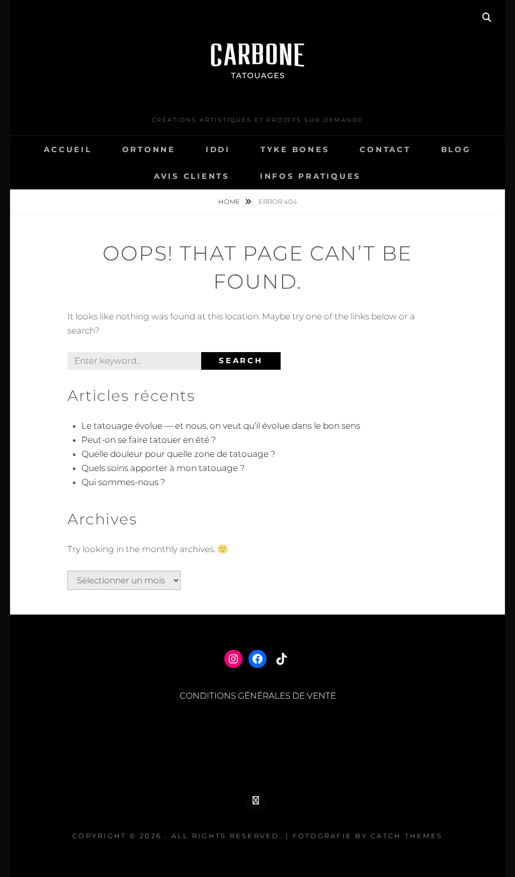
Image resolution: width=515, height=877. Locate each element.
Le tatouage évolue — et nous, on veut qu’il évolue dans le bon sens (220, 426)
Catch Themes (407, 836)
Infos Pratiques (310, 176)
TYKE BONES (295, 149)
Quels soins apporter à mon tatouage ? (163, 468)
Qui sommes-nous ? (123, 482)
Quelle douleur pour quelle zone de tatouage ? (178, 454)
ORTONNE (149, 149)
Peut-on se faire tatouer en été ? (148, 440)
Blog (456, 149)
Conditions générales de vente (258, 696)
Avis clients (192, 176)
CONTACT (385, 149)
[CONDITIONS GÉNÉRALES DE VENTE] (256, 800)
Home (229, 201)
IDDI (218, 149)
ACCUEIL (68, 149)
